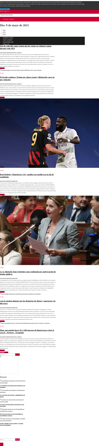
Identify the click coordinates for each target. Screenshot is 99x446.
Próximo (6, 352)
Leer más (2, 68)
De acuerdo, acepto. (5, 9)
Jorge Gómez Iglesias (5, 52)
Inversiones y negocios (16, 52)
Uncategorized (13, 181)
